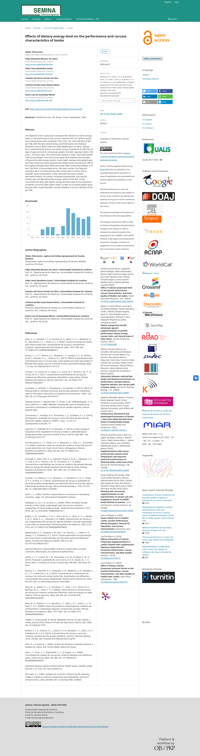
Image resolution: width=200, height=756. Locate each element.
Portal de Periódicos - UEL (87, 19)
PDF (105, 51)
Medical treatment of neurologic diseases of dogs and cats (157, 529)
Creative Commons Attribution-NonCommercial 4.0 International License (117, 156)
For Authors (147, 124)
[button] (149, 91)
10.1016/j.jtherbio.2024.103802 (115, 392)
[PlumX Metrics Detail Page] (105, 596)
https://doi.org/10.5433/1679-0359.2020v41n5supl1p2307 (56, 109)
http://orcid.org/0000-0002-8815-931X (38, 91)
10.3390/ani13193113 (110, 558)
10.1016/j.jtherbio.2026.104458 (115, 470)
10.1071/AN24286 (109, 344)
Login (176, 2)
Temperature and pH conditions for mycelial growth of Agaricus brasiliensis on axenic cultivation (158, 498)
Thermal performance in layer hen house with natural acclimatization (158, 538)
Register (167, 2)
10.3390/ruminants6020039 (113, 531)
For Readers (147, 119)
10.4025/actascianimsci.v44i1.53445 (117, 510)
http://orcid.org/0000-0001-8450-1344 (38, 100)
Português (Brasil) (150, 78)
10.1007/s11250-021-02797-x (114, 430)
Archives (36, 19)
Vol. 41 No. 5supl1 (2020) (54, 28)
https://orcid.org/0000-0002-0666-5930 (39, 64)
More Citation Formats (111, 101)
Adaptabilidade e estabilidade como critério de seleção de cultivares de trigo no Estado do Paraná (156, 550)
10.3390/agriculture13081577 (114, 582)
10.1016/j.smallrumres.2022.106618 (117, 301)
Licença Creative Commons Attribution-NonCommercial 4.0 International (75, 726)
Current (24, 19)
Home (27, 28)
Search (173, 19)
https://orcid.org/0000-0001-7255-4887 (39, 74)
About (48, 19)
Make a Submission (152, 58)
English (145, 74)
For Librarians (147, 128)
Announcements (64, 19)
